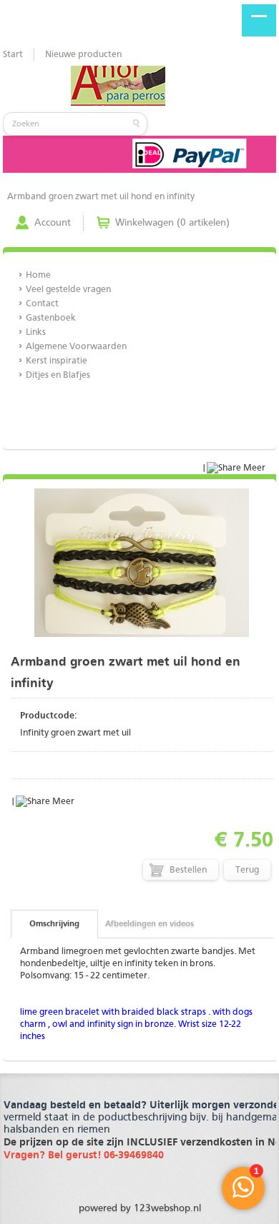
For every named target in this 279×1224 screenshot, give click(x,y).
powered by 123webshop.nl (140, 1208)
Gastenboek (51, 318)
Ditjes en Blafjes (58, 375)
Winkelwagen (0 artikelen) (172, 223)
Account (52, 223)
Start (13, 54)
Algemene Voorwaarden (76, 346)
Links (36, 332)
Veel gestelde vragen (68, 289)
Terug (247, 870)
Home (38, 275)
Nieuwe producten (83, 54)
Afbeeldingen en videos (149, 924)
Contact (42, 303)
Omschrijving (54, 924)
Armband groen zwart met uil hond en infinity (101, 196)
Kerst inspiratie (56, 361)
